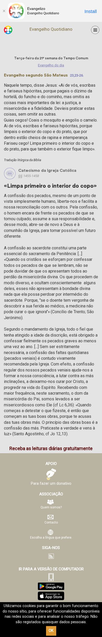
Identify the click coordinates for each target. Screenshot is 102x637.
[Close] (3, 10)
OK (51, 630)
